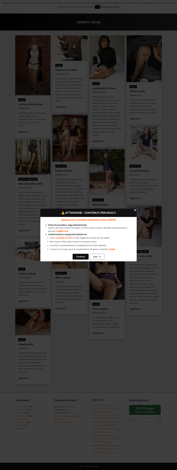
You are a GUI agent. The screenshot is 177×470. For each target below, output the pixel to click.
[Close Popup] (135, 210)
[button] (81, 257)
